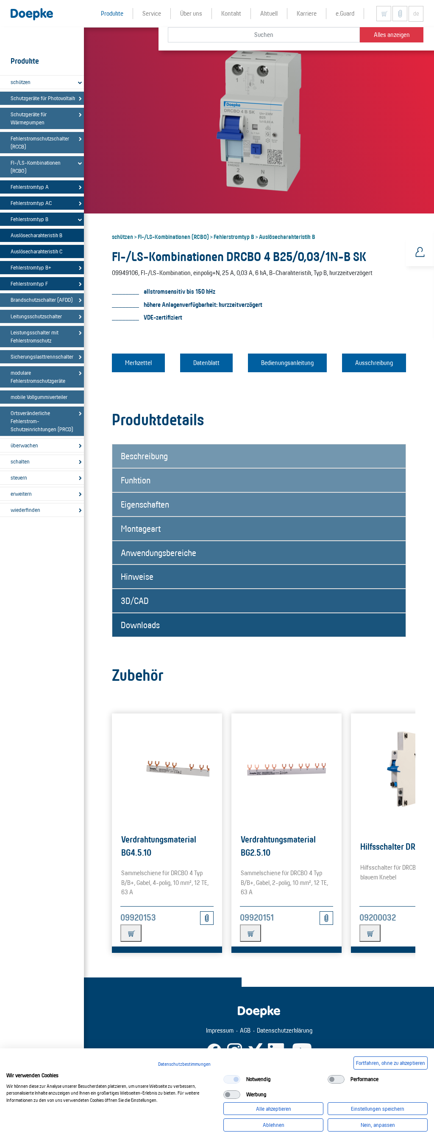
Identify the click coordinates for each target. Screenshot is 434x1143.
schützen (21, 82)
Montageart (141, 528)
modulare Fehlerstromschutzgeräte (38, 376)
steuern (19, 477)
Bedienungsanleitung (287, 363)
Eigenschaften (145, 504)
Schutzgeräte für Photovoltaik (43, 98)
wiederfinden (25, 509)
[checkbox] (231, 1079)
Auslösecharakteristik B (36, 235)
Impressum (220, 1030)
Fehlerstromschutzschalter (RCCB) (40, 142)
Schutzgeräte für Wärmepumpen (29, 118)
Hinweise (137, 576)
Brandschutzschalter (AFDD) (41, 299)
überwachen (24, 445)
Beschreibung (144, 455)
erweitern (21, 493)
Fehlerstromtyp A (30, 186)
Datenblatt (206, 363)
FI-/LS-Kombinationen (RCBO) (36, 166)
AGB (245, 1030)
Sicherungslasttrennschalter (42, 356)
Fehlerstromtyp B (29, 219)
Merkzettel (138, 363)
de (416, 13)
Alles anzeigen (392, 35)
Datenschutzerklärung (284, 1030)
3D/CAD (135, 600)
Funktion (135, 480)
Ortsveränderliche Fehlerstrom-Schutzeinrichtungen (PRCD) (42, 421)
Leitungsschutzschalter (36, 316)
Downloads (140, 624)
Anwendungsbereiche (158, 552)
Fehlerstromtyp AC (31, 202)
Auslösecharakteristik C (36, 251)
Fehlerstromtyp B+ (31, 267)
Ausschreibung (374, 363)
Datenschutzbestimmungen (184, 1064)
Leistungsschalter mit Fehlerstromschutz (34, 336)
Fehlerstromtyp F (29, 283)
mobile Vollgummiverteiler (39, 396)
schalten (20, 461)
